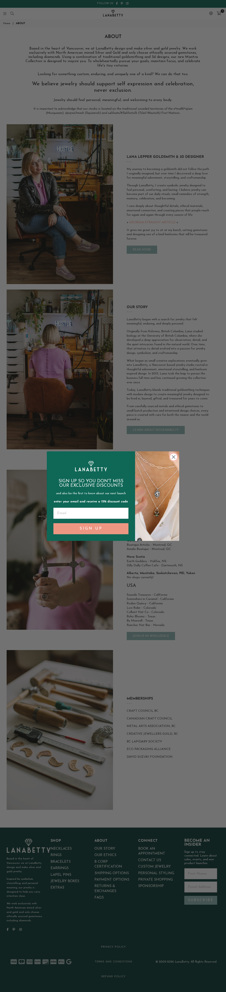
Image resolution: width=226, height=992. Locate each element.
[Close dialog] (173, 457)
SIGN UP (91, 529)
